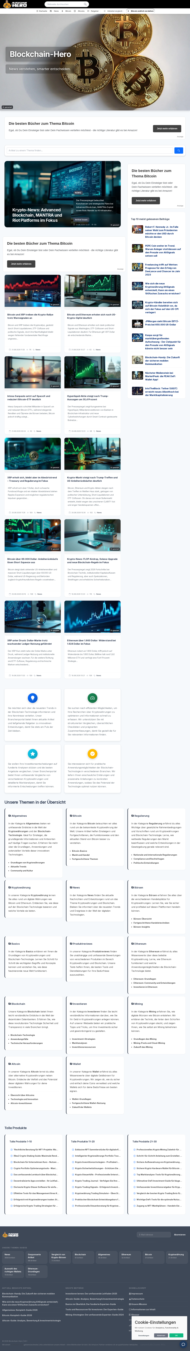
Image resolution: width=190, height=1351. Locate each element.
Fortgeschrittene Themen (85, 859)
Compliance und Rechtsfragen (149, 859)
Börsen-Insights (142, 927)
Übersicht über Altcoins (22, 1095)
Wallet (76, 1063)
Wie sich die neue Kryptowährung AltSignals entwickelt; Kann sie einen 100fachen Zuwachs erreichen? (30, 1303)
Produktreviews (82, 943)
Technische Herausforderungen (27, 1043)
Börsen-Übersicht (143, 919)
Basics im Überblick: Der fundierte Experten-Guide (91, 1304)
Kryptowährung (21, 887)
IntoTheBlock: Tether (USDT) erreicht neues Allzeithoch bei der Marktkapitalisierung (162, 391)
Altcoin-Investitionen (21, 1103)
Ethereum (140, 943)
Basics (15, 943)
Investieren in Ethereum (145, 987)
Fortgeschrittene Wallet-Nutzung (88, 1103)
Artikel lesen (81, 219)
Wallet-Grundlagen (81, 1099)
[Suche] (85, 4)
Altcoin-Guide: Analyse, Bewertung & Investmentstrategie (31, 1320)
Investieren (79, 1003)
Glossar (135, 1315)
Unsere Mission (139, 1304)
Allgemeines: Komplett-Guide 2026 (20, 1310)
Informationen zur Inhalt (143, 1309)
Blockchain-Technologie (23, 1035)
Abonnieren (180, 1234)
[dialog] (159, 1328)
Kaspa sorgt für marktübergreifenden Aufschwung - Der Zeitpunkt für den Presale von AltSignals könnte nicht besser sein (163, 342)
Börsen (138, 887)
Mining (138, 1003)
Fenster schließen (170, 329)
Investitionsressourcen (84, 1047)
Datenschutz (137, 1299)
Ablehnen (161, 1335)
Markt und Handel (81, 855)
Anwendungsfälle (19, 1039)
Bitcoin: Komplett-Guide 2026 (17, 1315)
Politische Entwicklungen (146, 863)
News (38, 350)
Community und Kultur (22, 870)
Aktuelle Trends (18, 866)
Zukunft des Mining (143, 1047)
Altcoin (15, 1063)
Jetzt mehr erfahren (167, 128)
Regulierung (141, 815)
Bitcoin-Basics (79, 851)
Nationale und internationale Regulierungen (155, 855)
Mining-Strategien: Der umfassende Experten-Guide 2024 (95, 1315)
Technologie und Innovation (24, 1099)
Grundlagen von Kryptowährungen (28, 862)
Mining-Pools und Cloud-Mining (149, 1043)
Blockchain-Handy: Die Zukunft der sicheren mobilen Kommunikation (162, 360)
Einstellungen (143, 1336)
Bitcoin (77, 815)
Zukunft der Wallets (82, 1107)
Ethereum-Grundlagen (145, 979)
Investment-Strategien (83, 1039)
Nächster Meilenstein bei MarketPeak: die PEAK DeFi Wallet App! (160, 376)
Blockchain (18, 1003)
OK (176, 1335)
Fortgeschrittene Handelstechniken (151, 923)
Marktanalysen (79, 1043)
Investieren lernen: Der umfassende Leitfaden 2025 (91, 1293)
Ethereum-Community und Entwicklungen (154, 983)
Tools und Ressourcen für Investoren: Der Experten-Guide (94, 1309)
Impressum (137, 1293)
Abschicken (169, 320)
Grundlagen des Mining (145, 1039)
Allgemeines (19, 815)
